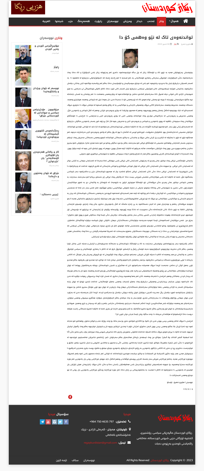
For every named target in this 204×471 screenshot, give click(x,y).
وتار (161, 21)
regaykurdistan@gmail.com (100, 443)
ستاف (75, 460)
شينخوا (59, 21)
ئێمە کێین (61, 460)
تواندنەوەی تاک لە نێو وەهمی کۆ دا (146, 37)
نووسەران (112, 21)
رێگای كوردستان (160, 460)
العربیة (46, 21)
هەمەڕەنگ (83, 21)
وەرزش (127, 21)
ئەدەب (150, 21)
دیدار (139, 21)
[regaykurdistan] (167, 8)
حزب (70, 21)
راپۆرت (98, 21)
